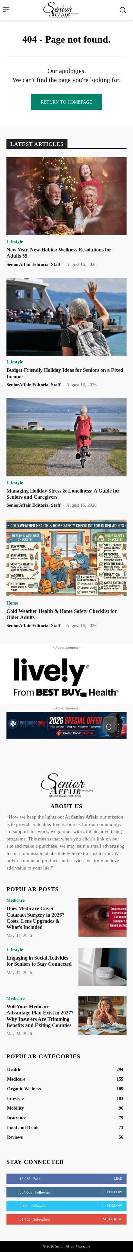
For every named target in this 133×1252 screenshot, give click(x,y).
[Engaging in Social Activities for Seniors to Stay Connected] (102, 967)
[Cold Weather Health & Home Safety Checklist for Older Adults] (66, 558)
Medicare (15, 900)
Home (12, 603)
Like (118, 1178)
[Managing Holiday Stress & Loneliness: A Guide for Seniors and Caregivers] (66, 437)
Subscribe (112, 1219)
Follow (114, 1192)
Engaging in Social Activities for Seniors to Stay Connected (39, 961)
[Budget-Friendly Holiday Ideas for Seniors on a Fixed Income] (66, 317)
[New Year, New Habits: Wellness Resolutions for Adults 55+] (66, 196)
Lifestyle (14, 241)
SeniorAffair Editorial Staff (33, 264)
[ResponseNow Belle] (66, 725)
